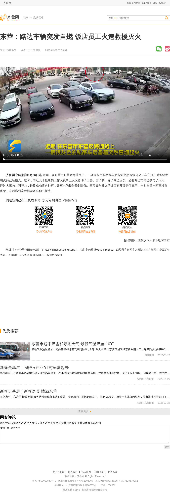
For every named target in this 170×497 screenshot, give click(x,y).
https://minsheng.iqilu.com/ (59, 249)
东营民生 (38, 17)
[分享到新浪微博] (167, 48)
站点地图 (86, 472)
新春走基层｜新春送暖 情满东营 (28, 391)
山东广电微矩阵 (160, 3)
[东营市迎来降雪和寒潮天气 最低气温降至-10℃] (15, 351)
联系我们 (73, 472)
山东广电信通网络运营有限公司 (91, 489)
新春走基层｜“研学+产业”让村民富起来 (34, 367)
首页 (129, 3)
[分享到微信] (159, 48)
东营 (25, 17)
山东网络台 (146, 3)
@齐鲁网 (150, 249)
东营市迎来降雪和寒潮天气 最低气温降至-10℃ (73, 344)
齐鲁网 (7, 2)
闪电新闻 (136, 3)
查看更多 (83, 411)
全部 (111, 18)
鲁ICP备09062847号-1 (44, 480)
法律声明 (99, 472)
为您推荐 (10, 331)
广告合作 (112, 472)
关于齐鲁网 (58, 472)
